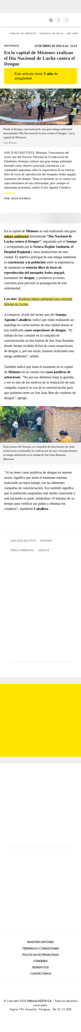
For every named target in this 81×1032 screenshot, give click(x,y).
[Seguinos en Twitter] (39, 1014)
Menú (75, 20)
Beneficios (40, 967)
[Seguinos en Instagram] (48, 1014)
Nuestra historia (40, 942)
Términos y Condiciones (40, 948)
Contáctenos (40, 973)
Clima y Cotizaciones (43, 19)
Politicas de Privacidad (40, 955)
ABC (11, 19)
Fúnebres (40, 961)
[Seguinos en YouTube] (43, 1014)
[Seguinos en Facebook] (34, 1014)
